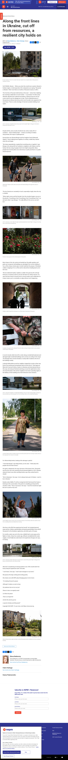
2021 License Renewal (57, 737)
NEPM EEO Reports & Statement (56, 734)
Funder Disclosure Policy (57, 727)
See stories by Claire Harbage (11, 670)
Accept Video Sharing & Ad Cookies (11, 752)
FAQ (53, 730)
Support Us (40, 733)
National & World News (8, 16)
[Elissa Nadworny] (6, 660)
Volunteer (40, 736)
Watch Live (53, 2)
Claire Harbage (20, 41)
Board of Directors (42, 727)
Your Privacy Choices (8, 756)
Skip (26, 752)
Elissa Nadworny (11, 41)
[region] (21, 743)
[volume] (8, 6)
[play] (4, 6)
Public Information (42, 730)
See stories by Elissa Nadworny (18, 662)
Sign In (44, 1)
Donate (63, 2)
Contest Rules (41, 739)
